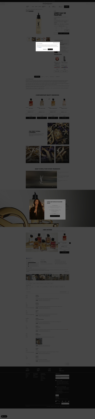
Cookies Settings (45, 49)
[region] (48, 46)
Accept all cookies (50, 49)
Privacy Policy (40, 47)
